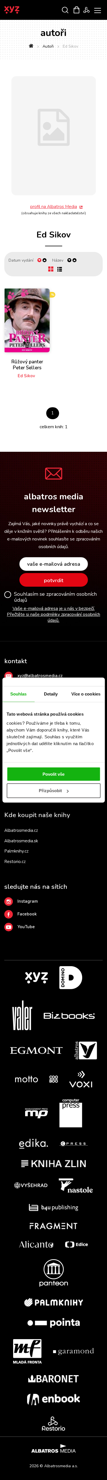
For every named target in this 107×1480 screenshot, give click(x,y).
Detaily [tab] (51, 694)
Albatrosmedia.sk (21, 841)
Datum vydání (21, 260)
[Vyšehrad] (31, 1185)
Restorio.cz (15, 861)
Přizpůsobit (50, 790)
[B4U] (53, 1207)
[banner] (19, 10)
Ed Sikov (26, 376)
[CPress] (74, 1143)
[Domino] (71, 977)
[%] (27, 320)
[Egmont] (36, 1050)
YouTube (26, 927)
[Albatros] (85, 1050)
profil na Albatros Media (53, 206)
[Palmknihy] (54, 1302)
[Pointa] (54, 1322)
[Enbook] (53, 1399)
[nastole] (76, 1185)
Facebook (27, 914)
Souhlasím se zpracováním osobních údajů (55, 597)
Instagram (27, 901)
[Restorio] (53, 1423)
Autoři (48, 46)
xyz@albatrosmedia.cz (39, 675)
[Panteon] (54, 1273)
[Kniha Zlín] (53, 1163)
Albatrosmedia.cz (21, 830)
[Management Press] (36, 1113)
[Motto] (26, 1079)
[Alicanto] (36, 1244)
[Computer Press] (71, 1113)
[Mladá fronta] (27, 1351)
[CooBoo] (54, 1079)
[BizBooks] (69, 1015)
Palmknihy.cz (16, 851)
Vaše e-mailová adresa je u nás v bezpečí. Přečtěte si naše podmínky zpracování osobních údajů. (53, 614)
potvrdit (53, 580)
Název (57, 260)
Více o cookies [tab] (85, 694)
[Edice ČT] (76, 1244)
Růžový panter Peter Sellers (27, 365)
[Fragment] (53, 1226)
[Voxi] (81, 1079)
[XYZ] (36, 977)
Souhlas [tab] (18, 694)
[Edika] (33, 1143)
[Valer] (22, 1015)
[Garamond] (73, 1351)
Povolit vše (53, 773)
